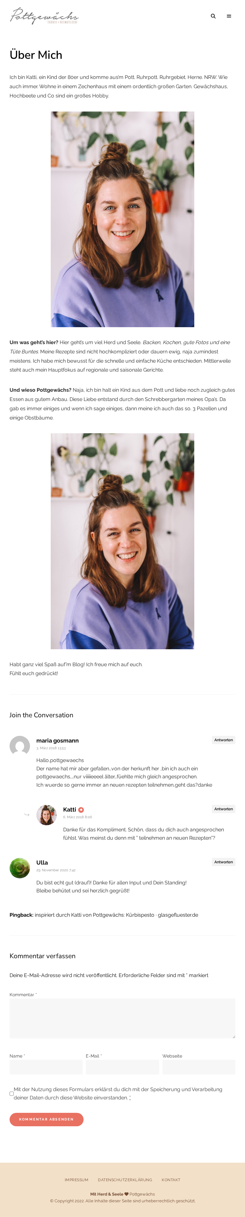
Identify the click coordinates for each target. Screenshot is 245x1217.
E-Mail (94, 1056)
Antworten (223, 740)
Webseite (172, 1056)
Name (17, 1056)
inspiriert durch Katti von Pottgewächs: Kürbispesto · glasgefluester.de (116, 915)
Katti (69, 809)
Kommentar (23, 994)
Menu (229, 16)
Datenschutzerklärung (125, 1180)
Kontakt (171, 1180)
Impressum (77, 1180)
